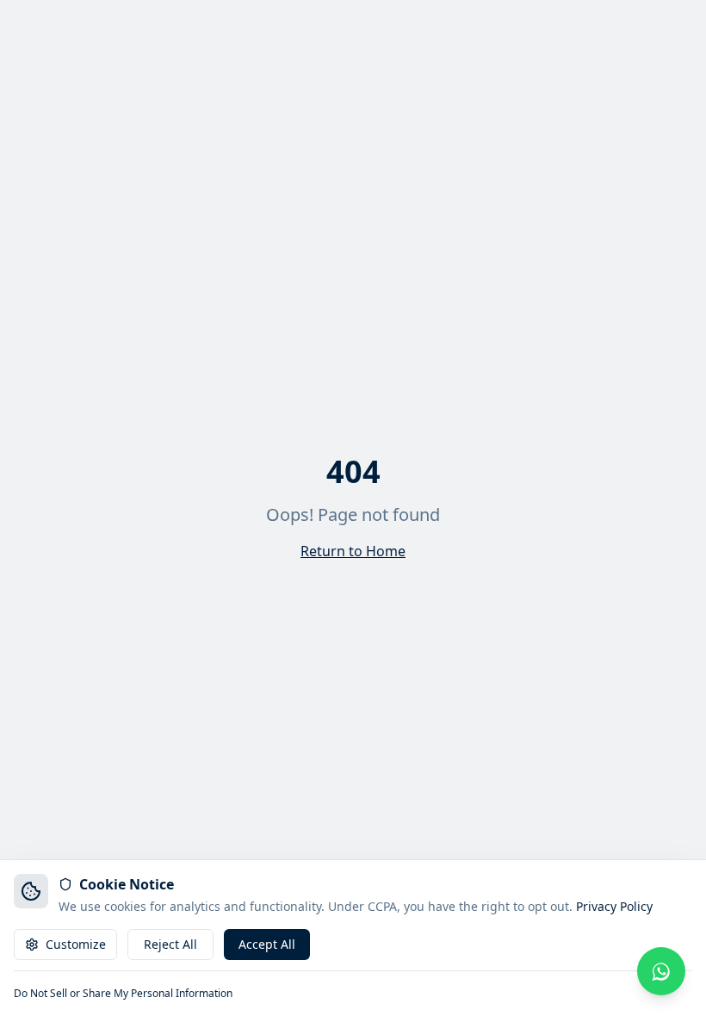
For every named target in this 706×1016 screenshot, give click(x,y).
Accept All (266, 944)
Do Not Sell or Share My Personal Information (123, 994)
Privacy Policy (614, 906)
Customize (76, 944)
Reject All (170, 944)
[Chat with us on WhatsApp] (661, 971)
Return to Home (353, 551)
